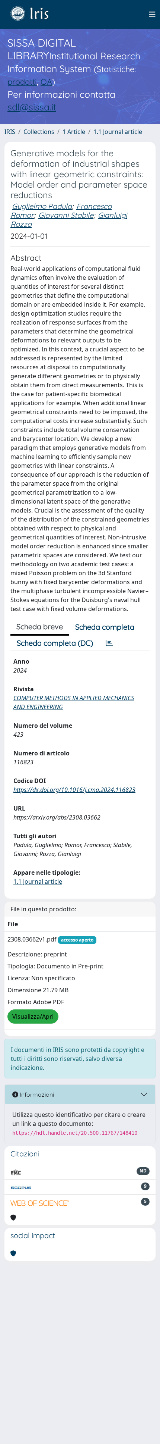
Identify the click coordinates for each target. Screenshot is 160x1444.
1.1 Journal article (117, 132)
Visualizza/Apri (33, 1016)
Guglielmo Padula (42, 206)
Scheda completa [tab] (104, 627)
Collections (38, 132)
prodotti (22, 81)
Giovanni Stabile (65, 215)
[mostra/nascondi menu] (152, 14)
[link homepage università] (34, 14)
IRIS (9, 132)
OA (46, 81)
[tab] (109, 643)
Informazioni (36, 1094)
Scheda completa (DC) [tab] (55, 643)
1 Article (74, 132)
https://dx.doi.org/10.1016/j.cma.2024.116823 (74, 790)
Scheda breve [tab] (39, 626)
